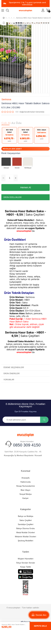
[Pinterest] (32, 463)
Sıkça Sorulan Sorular (25, 563)
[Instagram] (23, 463)
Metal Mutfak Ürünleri (25, 532)
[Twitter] (18, 463)
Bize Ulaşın (25, 490)
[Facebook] (13, 463)
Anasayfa (25, 478)
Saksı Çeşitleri (25, 520)
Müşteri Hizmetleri (25, 559)
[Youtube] (28, 463)
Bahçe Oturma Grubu (25, 528)
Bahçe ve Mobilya (25, 516)
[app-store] (25, 571)
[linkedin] (37, 463)
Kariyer (25, 498)
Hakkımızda (25, 482)
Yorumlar (8, 379)
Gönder (44, 420)
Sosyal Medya (25, 494)
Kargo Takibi (25, 567)
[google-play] (25, 576)
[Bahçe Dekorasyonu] (11, 18)
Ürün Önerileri (11, 373)
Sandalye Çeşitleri (25, 524)
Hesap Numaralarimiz (25, 486)
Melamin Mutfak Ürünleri (25, 536)
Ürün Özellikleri (12, 197)
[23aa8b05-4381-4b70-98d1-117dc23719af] (25, 587)
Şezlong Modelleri (25, 541)
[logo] (25, 435)
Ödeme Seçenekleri (13, 367)
